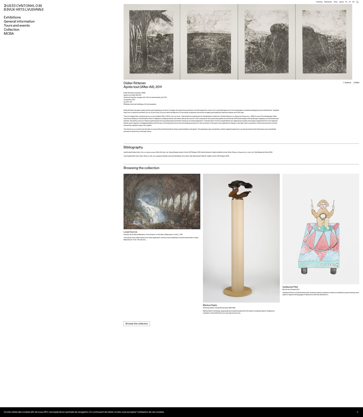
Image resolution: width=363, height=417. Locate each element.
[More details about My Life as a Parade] (320, 229)
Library (341, 2)
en (350, 2)
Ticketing (319, 2)
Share (357, 82)
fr (346, 2)
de (353, 2)
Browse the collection (137, 324)
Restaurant (328, 2)
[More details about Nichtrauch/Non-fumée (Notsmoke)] (241, 238)
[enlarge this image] (241, 42)
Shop (335, 2)
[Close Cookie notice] (357, 412)
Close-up (348, 82)
